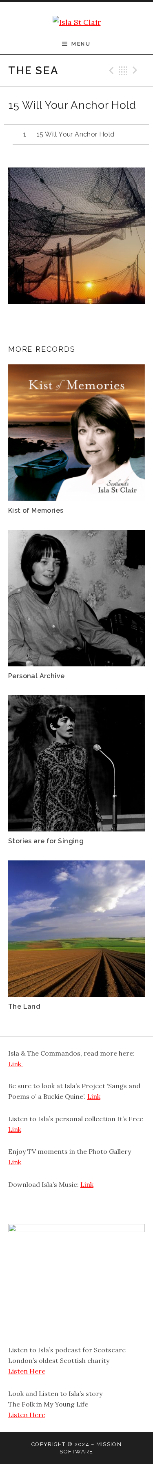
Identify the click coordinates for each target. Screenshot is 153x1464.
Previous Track (110, 70)
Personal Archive (36, 676)
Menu (81, 44)
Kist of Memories (35, 510)
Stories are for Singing (46, 841)
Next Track (136, 70)
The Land (24, 1006)
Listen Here (26, 1371)
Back (123, 70)
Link (15, 1064)
